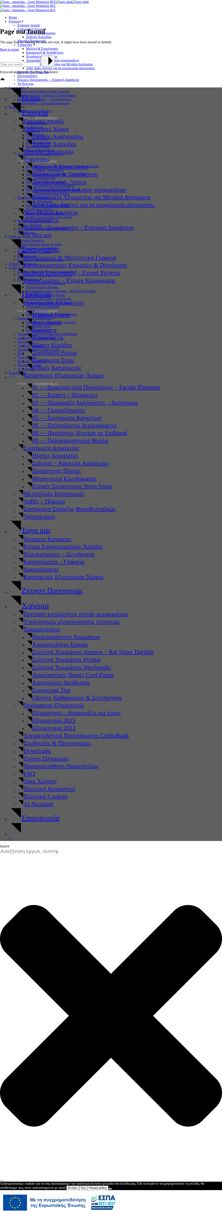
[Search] (1, 1180)
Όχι (83, 1187)
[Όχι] (110, 1188)
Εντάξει (73, 1187)
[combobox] (31, 851)
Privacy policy (98, 1187)
